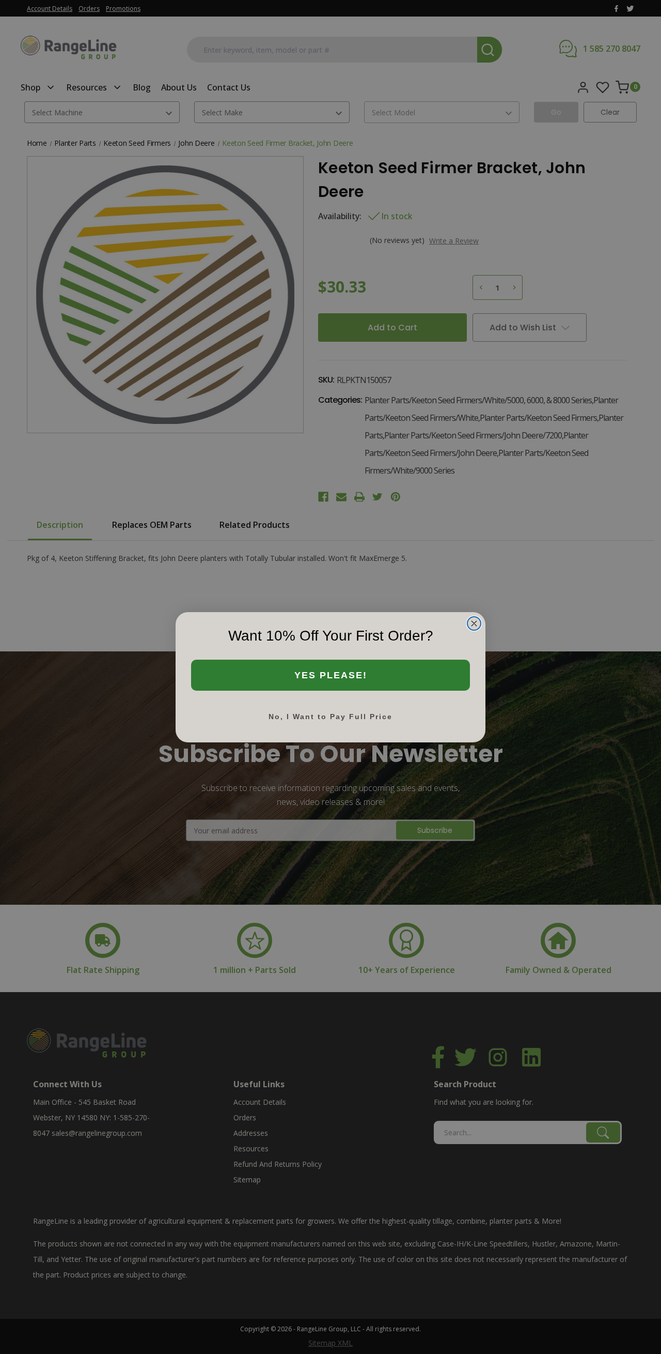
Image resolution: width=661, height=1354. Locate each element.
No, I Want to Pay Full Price (330, 716)
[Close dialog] (474, 623)
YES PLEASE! (330, 675)
